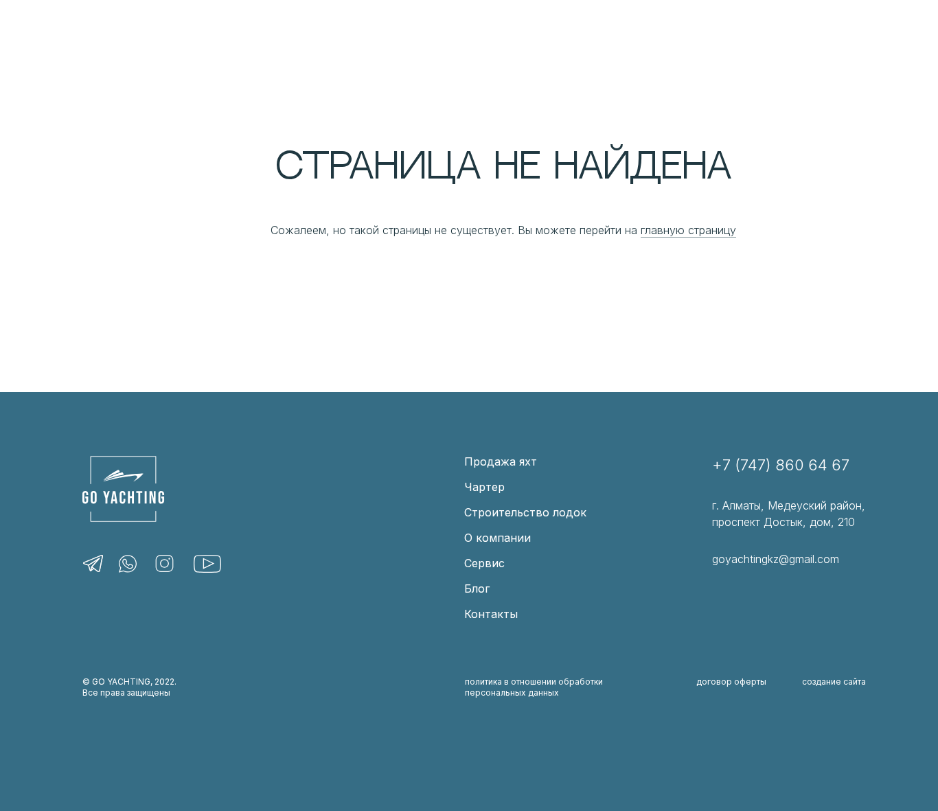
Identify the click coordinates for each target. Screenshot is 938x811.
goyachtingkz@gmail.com (775, 559)
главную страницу (688, 230)
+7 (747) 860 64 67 (780, 465)
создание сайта (834, 681)
